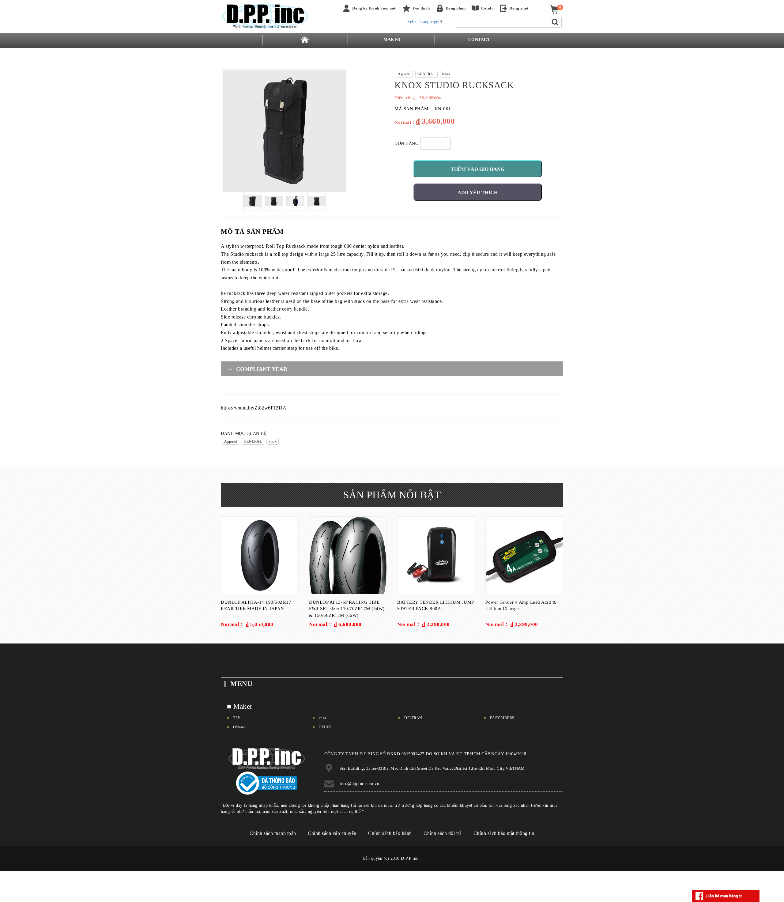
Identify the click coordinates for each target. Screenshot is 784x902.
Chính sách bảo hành (390, 833)
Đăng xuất (519, 8)
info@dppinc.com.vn (359, 783)
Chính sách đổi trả (443, 833)
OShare (239, 727)
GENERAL (426, 74)
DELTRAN (413, 718)
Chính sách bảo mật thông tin (503, 833)
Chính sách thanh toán (273, 833)
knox (446, 74)
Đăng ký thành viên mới (374, 8)
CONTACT (479, 39)
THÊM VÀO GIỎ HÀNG (477, 169)
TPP (236, 718)
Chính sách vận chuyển (332, 833)
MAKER (392, 39)
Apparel (404, 74)
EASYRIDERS (502, 718)
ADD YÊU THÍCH (478, 192)
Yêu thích (421, 8)
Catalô (487, 8)
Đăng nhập (456, 8)
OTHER (325, 727)
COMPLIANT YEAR (261, 369)
